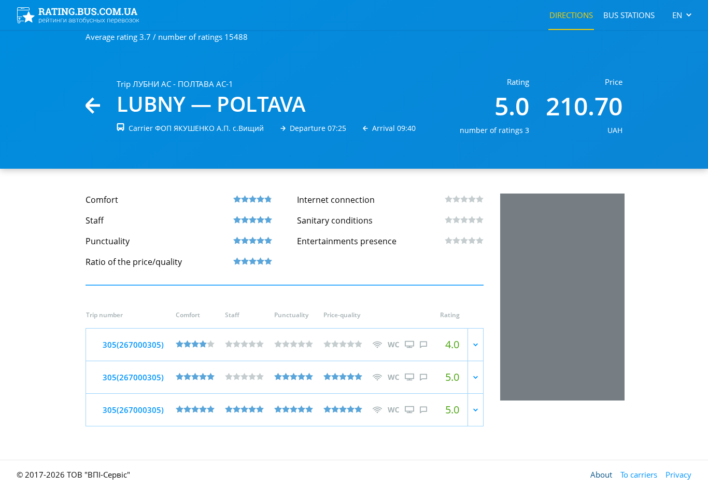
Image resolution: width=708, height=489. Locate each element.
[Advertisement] (562, 297)
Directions (571, 15)
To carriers (638, 474)
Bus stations (629, 15)
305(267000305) (133, 344)
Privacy (678, 474)
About (601, 474)
